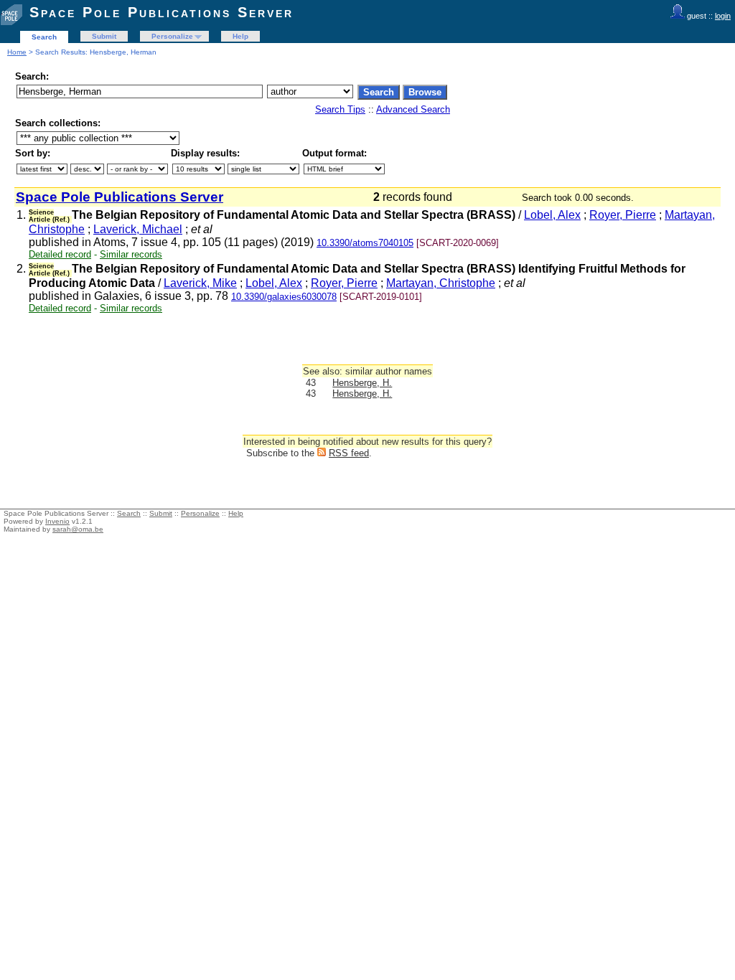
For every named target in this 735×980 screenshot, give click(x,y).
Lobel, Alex (552, 215)
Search (44, 37)
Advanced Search (413, 109)
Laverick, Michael (137, 229)
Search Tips (340, 109)
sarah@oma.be (77, 529)
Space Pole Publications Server (161, 12)
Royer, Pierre (622, 215)
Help (240, 36)
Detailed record (60, 254)
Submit (104, 36)
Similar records (131, 254)
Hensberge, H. (362, 382)
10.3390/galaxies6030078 (284, 296)
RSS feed (349, 453)
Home (17, 52)
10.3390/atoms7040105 (365, 242)
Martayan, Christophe (440, 283)
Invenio (57, 521)
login (723, 15)
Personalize (172, 36)
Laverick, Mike (200, 283)
